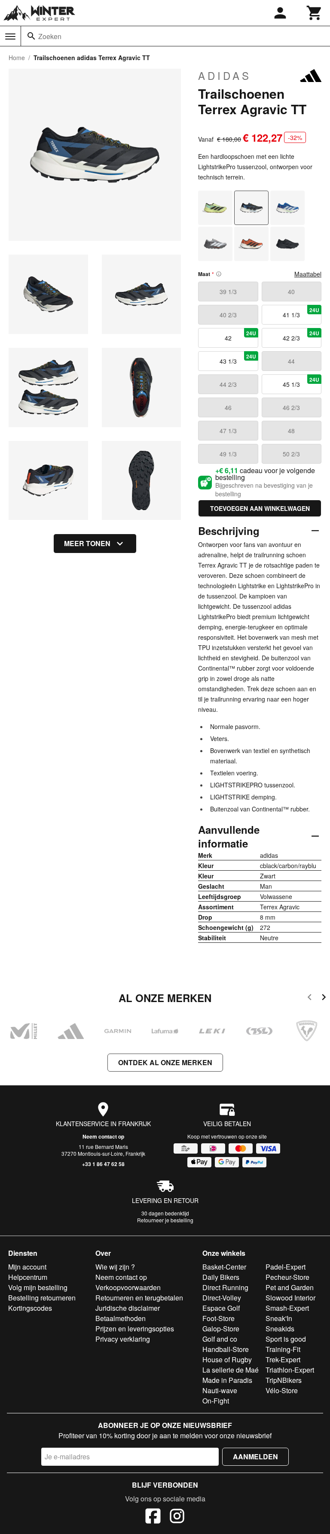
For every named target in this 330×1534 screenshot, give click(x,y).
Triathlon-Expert (290, 1370)
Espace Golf (221, 1308)
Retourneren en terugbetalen (139, 1298)
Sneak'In (279, 1318)
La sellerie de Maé (230, 1370)
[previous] (309, 998)
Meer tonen (87, 543)
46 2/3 (291, 407)
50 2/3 (291, 454)
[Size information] (219, 274)
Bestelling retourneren (42, 1298)
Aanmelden (255, 1456)
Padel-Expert (286, 1267)
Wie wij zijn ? (115, 1267)
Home (17, 57)
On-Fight (215, 1401)
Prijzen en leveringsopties (134, 1329)
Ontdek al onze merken (165, 1062)
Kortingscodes (30, 1308)
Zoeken (49, 36)
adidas (224, 75)
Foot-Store (218, 1318)
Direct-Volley (221, 1298)
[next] (324, 998)
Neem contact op (103, 1136)
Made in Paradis (227, 1380)
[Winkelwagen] (314, 12)
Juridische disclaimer (127, 1308)
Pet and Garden (290, 1287)
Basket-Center (224, 1267)
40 (291, 291)
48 (291, 430)
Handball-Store (225, 1349)
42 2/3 (301, 335)
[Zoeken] (31, 36)
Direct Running (225, 1287)
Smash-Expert (287, 1308)
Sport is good (286, 1339)
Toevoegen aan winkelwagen (260, 508)
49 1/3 (228, 454)
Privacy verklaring (122, 1339)
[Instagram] (177, 1517)
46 (228, 407)
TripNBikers (284, 1380)
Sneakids (280, 1329)
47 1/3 (228, 430)
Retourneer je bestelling (165, 1220)
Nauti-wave (219, 1390)
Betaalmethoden (120, 1318)
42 (240, 335)
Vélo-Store (282, 1390)
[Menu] (10, 36)
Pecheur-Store (287, 1277)
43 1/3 (238, 358)
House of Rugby (227, 1359)
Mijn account (27, 1267)
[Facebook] (153, 1517)
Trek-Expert (283, 1359)
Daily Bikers (220, 1277)
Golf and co (219, 1339)
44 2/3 (228, 384)
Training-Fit (283, 1349)
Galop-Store (220, 1329)
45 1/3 (301, 382)
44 (291, 361)
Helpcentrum (27, 1277)
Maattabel (307, 274)
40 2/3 (228, 314)
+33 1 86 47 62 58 (103, 1164)
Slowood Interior (290, 1298)
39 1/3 (228, 291)
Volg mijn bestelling (37, 1287)
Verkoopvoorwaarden (128, 1287)
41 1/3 (301, 312)
